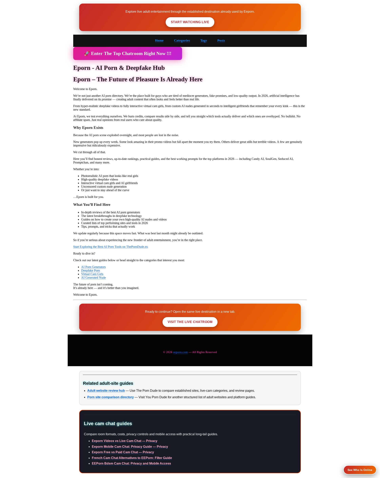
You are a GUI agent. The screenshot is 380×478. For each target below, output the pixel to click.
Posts (221, 40)
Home (159, 40)
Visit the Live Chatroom (190, 322)
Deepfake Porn (90, 270)
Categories (182, 40)
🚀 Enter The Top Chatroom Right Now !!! (127, 53)
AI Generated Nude (93, 277)
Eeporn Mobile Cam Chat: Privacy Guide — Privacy (130, 446)
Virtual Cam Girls (92, 274)
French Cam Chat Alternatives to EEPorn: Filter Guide (132, 458)
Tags (203, 40)
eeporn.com (180, 352)
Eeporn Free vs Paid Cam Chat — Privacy (123, 452)
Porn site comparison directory (110, 397)
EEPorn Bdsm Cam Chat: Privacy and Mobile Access (131, 463)
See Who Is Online (360, 469)
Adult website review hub (106, 390)
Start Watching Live (190, 22)
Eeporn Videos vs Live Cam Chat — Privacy (124, 441)
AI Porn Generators (93, 267)
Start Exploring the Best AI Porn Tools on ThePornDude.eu (110, 246)
